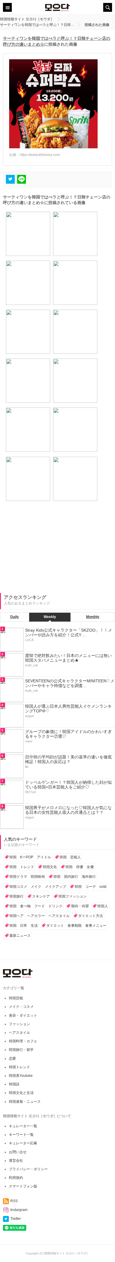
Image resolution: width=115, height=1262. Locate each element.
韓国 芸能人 (70, 857)
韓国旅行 (16, 896)
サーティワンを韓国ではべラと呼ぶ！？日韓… (37, 25)
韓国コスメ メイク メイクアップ (37, 887)
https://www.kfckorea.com (40, 155)
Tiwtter (15, 1219)
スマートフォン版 (23, 1186)
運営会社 (16, 1161)
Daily (14, 617)
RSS (14, 1201)
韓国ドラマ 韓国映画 (27, 877)
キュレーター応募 (23, 1143)
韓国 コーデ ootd (90, 887)
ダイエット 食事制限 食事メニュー (76, 926)
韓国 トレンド (21, 867)
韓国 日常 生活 (23, 926)
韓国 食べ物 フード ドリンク (36, 906)
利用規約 (16, 1178)
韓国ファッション (72, 896)
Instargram (18, 1210)
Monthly (92, 617)
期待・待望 (80, 906)
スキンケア (41, 896)
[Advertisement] (44, 551)
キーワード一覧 (21, 1135)
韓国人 (102, 906)
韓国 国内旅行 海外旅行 (74, 877)
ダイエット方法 (90, 916)
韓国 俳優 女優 (79, 867)
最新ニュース (20, 936)
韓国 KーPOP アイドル (30, 857)
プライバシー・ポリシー (28, 1169)
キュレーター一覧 (23, 1126)
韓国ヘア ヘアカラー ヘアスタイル (39, 916)
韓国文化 (50, 867)
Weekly (50, 617)
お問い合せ (18, 1152)
